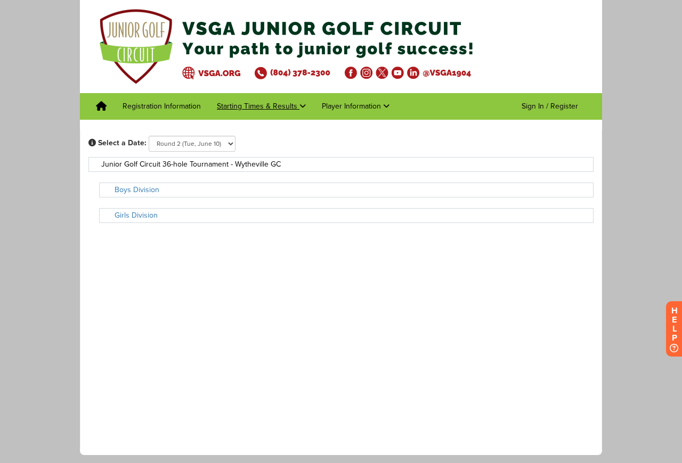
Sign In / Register (550, 106)
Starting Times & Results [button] (258, 106)
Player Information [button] (352, 106)
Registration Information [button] (162, 106)
